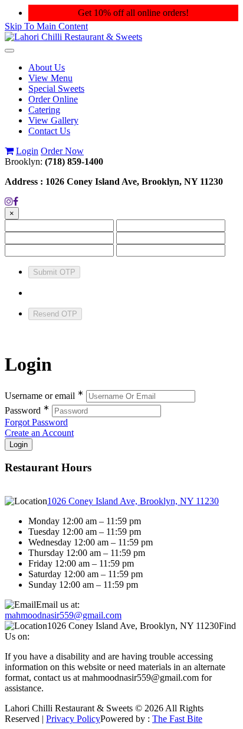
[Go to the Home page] (73, 37)
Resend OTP (55, 313)
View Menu (50, 78)
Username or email (44, 396)
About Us (46, 67)
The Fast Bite (177, 719)
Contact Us (49, 131)
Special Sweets (56, 89)
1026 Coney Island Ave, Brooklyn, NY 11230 (133, 501)
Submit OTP (54, 272)
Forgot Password (36, 422)
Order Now (62, 151)
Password (27, 410)
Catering (44, 110)
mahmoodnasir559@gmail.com (63, 615)
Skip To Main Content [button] (46, 26)
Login (27, 151)
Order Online (53, 99)
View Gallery (53, 120)
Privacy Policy (73, 719)
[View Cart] (9, 151)
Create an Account (39, 433)
